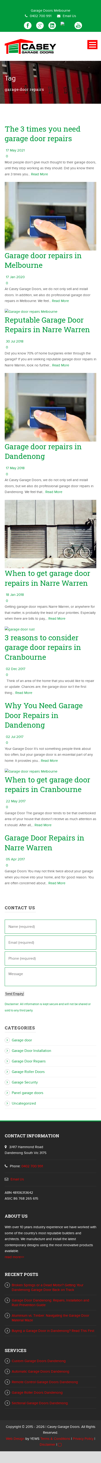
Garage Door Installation (31, 1050)
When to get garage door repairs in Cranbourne (47, 784)
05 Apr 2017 (15, 859)
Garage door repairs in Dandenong (43, 451)
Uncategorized (24, 1103)
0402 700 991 (40, 16)
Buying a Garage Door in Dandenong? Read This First (53, 1331)
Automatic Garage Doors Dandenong (40, 1371)
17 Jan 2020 (15, 277)
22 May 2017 (16, 801)
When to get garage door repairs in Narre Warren (47, 578)
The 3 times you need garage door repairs (43, 134)
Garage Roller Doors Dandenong (37, 1392)
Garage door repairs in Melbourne (43, 260)
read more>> (14, 1257)
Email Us (69, 16)
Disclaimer (47, 1444)
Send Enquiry (14, 993)
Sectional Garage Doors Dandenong (40, 1403)
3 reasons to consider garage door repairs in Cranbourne (43, 647)
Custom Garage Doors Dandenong (39, 1361)
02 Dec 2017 (15, 669)
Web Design (15, 1439)
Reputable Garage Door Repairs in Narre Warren (47, 325)
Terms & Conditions (55, 1439)
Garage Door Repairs (29, 1061)
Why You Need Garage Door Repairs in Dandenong (44, 715)
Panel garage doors (27, 1093)
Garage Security (25, 1082)
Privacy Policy (83, 1439)
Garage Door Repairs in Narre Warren (44, 842)
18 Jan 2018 (15, 595)
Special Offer (50, 2)
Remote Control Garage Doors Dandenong (45, 1382)
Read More (39, 174)
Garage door (22, 1040)
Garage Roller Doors (28, 1071)
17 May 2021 (15, 150)
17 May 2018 (15, 468)
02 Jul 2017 (14, 737)
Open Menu (92, 44)
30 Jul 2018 (14, 341)
